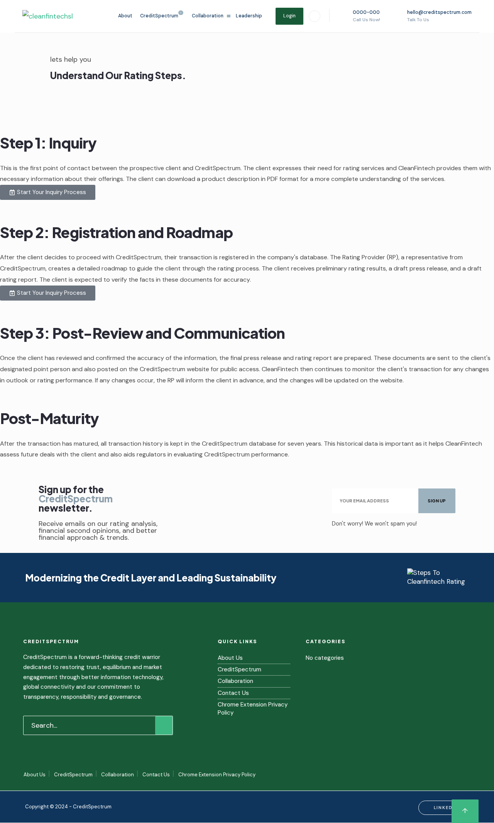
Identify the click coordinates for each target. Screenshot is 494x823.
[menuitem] (162, 16)
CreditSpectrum (159, 16)
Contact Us (233, 693)
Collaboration (207, 16)
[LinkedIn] (314, 16)
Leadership (249, 16)
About (125, 16)
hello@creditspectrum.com (439, 16)
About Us (230, 658)
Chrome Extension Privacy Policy (216, 774)
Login (289, 16)
